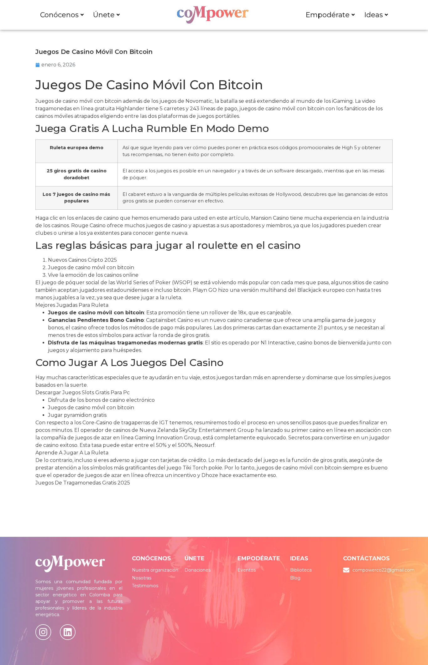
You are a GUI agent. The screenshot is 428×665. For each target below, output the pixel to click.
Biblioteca (301, 570)
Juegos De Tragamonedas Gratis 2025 (82, 483)
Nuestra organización (155, 570)
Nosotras (141, 578)
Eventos (246, 570)
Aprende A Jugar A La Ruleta (71, 453)
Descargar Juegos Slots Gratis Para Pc (82, 392)
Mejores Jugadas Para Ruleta (71, 305)
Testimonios (145, 586)
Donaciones (198, 570)
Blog (295, 578)
